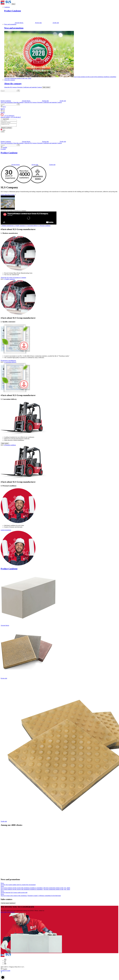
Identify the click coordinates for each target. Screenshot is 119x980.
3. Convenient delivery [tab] (31, 225)
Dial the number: (11, 117)
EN (2, 112)
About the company (9, 80)
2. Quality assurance (9, 279)
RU (4, 112)
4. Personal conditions (10, 445)
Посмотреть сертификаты (8, 360)
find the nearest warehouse (8, 903)
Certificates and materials (30, 87)
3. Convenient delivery (10, 362)
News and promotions (10, 24)
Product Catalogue (12, 11)
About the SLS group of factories (13, 87)
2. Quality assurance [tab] (19, 225)
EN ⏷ (4, 106)
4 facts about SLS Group (8, 194)
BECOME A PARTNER (8, 912)
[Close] (3, 977)
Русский (3, 149)
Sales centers (46, 87)
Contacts (39, 87)
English (5, 147)
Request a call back (6, 127)
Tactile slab (55, 22)
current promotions (6, 530)
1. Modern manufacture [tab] (7, 225)
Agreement (6, 119)
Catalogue (7, 7)
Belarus (3, 109)
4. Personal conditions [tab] (44, 225)
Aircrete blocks (19, 22)
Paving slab (38, 22)
